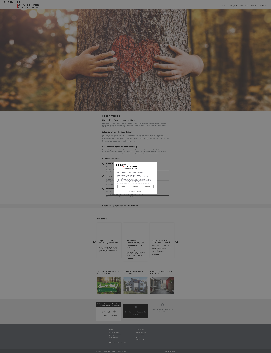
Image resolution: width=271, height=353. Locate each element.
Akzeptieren (147, 186)
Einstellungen (135, 186)
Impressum (138, 191)
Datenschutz (132, 191)
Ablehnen (123, 186)
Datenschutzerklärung (122, 183)
